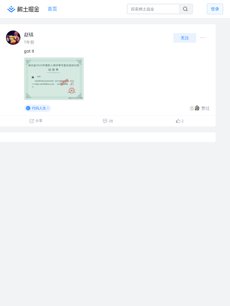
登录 (215, 8)
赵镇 (29, 34)
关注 (185, 37)
